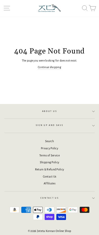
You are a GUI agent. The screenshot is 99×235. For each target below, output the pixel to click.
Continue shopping (49, 67)
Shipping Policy (49, 162)
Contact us (49, 198)
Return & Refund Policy (49, 169)
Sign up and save (49, 125)
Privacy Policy (49, 148)
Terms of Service (49, 155)
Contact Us (49, 176)
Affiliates (49, 183)
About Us (49, 111)
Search (49, 141)
